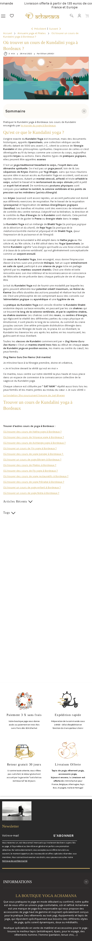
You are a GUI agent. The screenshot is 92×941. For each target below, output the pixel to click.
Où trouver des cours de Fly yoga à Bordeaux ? (30, 470)
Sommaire (15, 111)
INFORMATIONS (17, 882)
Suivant (53, 28)
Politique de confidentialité (14, 861)
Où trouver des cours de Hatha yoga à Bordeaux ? (32, 431)
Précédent (40, 28)
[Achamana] (42, 15)
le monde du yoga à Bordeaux (38, 125)
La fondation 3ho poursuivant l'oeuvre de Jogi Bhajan (34, 395)
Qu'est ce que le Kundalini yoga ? (33, 132)
